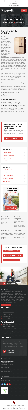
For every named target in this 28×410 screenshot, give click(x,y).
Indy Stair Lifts (6, 181)
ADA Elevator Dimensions (6, 233)
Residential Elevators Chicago (20, 236)
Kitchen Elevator (17, 223)
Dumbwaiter (3, 219)
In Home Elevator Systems (19, 226)
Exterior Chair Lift (4, 223)
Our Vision (5, 161)
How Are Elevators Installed (6, 238)
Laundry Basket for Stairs (19, 219)
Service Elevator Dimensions (7, 231)
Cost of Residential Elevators (7, 234)
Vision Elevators (7, 172)
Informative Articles (9, 22)
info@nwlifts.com (15, 3)
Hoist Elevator (17, 227)
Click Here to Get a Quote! (8, 99)
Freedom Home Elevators (9, 170)
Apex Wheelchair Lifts (8, 175)
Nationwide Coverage (8, 331)
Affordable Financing (8, 333)
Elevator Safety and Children (20, 22)
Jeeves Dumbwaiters (8, 178)
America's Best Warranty (8, 155)
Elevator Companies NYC (19, 234)
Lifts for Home (4, 222)
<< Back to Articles (5, 115)
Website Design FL (11, 407)
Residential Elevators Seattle (19, 231)
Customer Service (7, 158)
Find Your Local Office (10, 1)
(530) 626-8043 (5, 376)
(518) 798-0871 (5, 367)
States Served (15, 408)
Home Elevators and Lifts (6, 221)
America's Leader (7, 152)
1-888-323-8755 (20, 1)
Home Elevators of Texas (19, 237)
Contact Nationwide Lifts (13, 138)
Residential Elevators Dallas (19, 233)
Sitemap (4, 408)
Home (3, 22)
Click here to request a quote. (14, 5)
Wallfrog (18, 407)
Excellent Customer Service (9, 328)
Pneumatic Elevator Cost (6, 240)
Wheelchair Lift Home (5, 218)
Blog (11, 408)
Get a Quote (6, 305)
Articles (8, 408)
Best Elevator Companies (19, 225)
